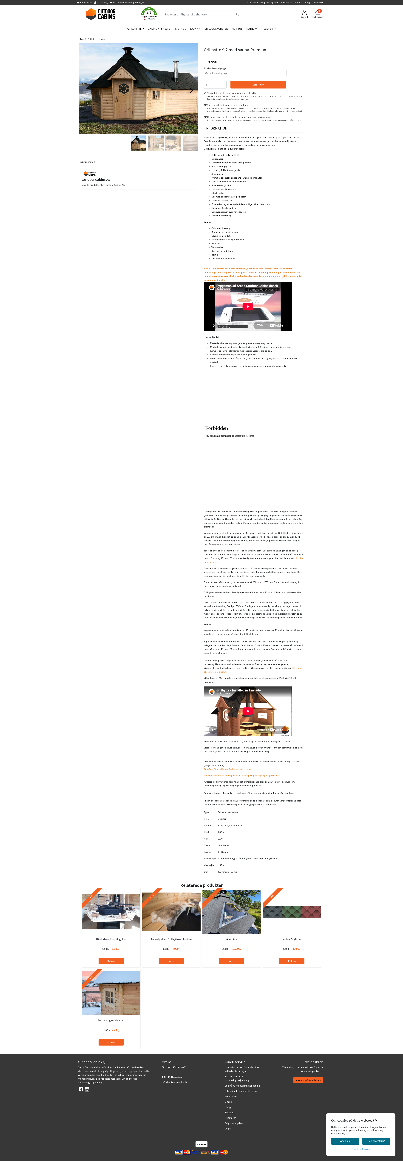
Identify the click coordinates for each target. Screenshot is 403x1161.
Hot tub (237, 28)
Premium (103, 39)
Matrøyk (251, 28)
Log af (228, 1128)
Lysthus (180, 28)
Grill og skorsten (216, 28)
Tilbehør (267, 28)
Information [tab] (216, 128)
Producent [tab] (87, 162)
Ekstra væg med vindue (111, 1020)
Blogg (307, 2)
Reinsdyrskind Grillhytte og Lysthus (171, 939)
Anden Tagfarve (291, 939)
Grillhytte (134, 28)
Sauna (194, 28)
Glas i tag (231, 939)
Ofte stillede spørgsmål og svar (262, 2)
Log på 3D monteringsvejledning (242, 1085)
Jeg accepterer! (376, 1141)
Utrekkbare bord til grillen (111, 939)
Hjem (81, 39)
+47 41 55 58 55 (174, 1076)
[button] (149, 14)
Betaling (229, 1112)
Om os (298, 2)
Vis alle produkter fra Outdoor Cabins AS (103, 184)
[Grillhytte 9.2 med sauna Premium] (138, 89)
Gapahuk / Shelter (159, 28)
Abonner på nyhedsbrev (308, 1080)
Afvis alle (345, 1141)
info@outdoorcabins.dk (174, 1082)
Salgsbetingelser (234, 1123)
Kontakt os (286, 2)
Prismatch (319, 2)
